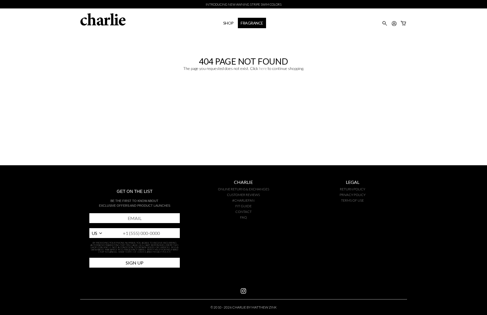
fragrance (252, 23)
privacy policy (353, 195)
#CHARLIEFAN (243, 200)
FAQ (243, 217)
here (263, 68)
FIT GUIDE (243, 206)
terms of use (352, 200)
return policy (352, 189)
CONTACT (243, 212)
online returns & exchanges (243, 189)
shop (228, 23)
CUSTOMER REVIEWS (243, 195)
